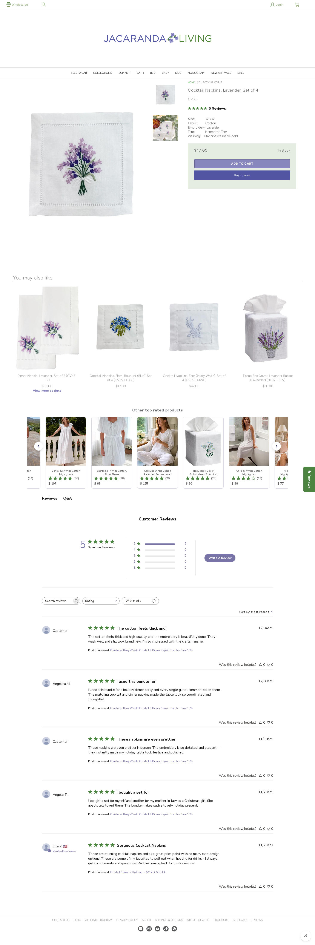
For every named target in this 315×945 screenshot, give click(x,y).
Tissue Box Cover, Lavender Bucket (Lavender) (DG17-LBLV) (268, 378)
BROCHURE (221, 920)
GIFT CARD (240, 920)
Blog (77, 920)
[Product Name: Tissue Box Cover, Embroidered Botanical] (203, 453)
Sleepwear (79, 72)
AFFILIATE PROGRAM (98, 920)
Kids (178, 72)
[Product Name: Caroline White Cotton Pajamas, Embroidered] (157, 453)
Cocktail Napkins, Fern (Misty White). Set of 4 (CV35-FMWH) (194, 378)
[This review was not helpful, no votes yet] (268, 664)
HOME (191, 82)
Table (218, 82)
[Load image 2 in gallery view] (165, 128)
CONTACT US (60, 920)
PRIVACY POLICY (127, 920)
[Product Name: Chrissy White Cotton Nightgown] (249, 453)
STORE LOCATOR (198, 920)
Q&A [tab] (67, 498)
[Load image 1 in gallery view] (165, 95)
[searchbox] (57, 600)
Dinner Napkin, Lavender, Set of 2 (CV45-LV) (47, 378)
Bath (140, 72)
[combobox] (101, 601)
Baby (165, 72)
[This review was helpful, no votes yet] (260, 664)
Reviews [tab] (49, 498)
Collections (102, 72)
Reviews (257, 920)
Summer (124, 72)
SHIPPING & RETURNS (169, 920)
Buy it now (242, 175)
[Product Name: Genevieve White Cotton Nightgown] (66, 453)
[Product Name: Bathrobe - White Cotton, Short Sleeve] (111, 453)
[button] (43, 4)
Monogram (195, 72)
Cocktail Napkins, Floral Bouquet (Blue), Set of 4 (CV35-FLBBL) (121, 378)
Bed (152, 72)
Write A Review (220, 558)
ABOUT (146, 920)
